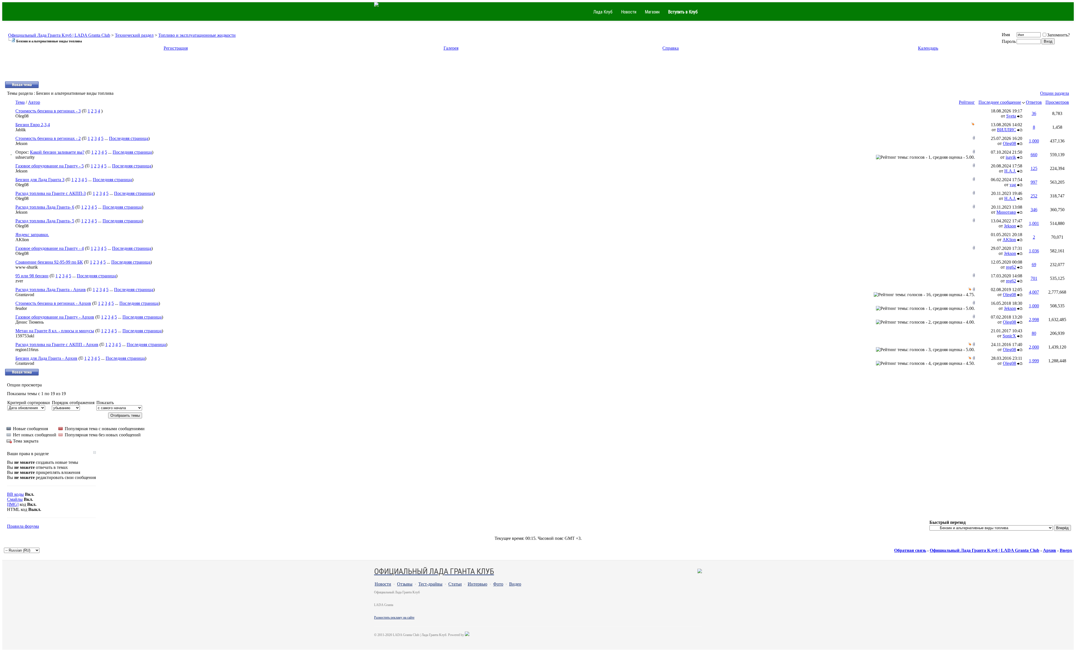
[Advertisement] (538, 68)
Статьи (455, 584)
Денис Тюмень (29, 322)
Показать (105, 402)
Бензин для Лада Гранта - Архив (46, 358)
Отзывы (404, 584)
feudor (21, 308)
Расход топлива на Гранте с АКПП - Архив (56, 344)
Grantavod (24, 294)
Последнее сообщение (999, 102)
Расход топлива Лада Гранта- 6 (44, 207)
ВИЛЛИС (1006, 129)
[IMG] (12, 504)
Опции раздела (1054, 93)
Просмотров (1057, 102)
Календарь (928, 48)
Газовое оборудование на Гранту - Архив (54, 317)
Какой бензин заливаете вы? (57, 152)
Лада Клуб (603, 12)
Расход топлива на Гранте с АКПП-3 (50, 193)
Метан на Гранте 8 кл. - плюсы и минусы (54, 330)
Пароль (1009, 41)
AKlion (22, 239)
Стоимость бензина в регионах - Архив (53, 303)
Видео (515, 584)
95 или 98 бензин (31, 275)
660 (1034, 154)
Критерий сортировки (28, 402)
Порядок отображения (73, 402)
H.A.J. (1010, 171)
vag (1013, 184)
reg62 (1011, 267)
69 (1034, 264)
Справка (670, 48)
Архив (1049, 550)
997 (1034, 182)
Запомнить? (1058, 35)
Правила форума (23, 526)
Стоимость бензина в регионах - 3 (48, 111)
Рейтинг (967, 102)
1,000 (1034, 141)
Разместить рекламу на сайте (394, 617)
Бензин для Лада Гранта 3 (39, 179)
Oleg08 (22, 116)
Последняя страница (128, 138)
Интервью (477, 584)
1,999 (1034, 360)
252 (1034, 195)
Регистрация (176, 48)
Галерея (451, 48)
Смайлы (15, 499)
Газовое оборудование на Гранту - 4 (49, 248)
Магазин (652, 12)
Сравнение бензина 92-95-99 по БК (49, 262)
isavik (1011, 157)
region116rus (26, 349)
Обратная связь (910, 550)
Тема (20, 102)
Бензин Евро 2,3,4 (32, 124)
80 (1034, 333)
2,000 (1034, 347)
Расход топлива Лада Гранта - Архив (50, 289)
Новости (628, 12)
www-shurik (26, 267)
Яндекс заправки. (32, 234)
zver (19, 280)
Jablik (20, 129)
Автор (34, 102)
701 (1034, 278)
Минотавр (1006, 212)
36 (1034, 113)
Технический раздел (134, 35)
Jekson (21, 143)
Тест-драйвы (430, 584)
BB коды (15, 494)
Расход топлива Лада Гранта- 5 (44, 220)
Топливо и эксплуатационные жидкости (197, 35)
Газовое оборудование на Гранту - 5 (49, 165)
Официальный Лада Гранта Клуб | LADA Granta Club (59, 35)
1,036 (1034, 250)
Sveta (1011, 116)
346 (1034, 209)
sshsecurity (25, 157)
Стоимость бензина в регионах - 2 (48, 138)
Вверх (1066, 550)
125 (1034, 168)
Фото (498, 584)
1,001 (1034, 223)
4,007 (1034, 292)
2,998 (1034, 319)
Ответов (1034, 102)
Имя (1006, 34)
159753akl (24, 335)
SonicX (1009, 335)
